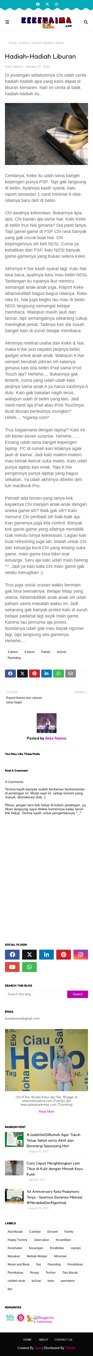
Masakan (14, 1256)
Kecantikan (63, 1240)
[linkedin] (46, 955)
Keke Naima (14, 66)
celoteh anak (16, 1281)
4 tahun (24, 43)
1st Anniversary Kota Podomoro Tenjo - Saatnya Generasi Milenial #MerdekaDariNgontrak (54, 1197)
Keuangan (36, 1248)
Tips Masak (70, 1272)
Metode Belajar (37, 1256)
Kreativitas (57, 1248)
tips (10, 1289)
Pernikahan (15, 1272)
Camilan (35, 1231)
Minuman (60, 1256)
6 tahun (30, 652)
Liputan (76, 1248)
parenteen (68, 1281)
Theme (70, 1348)
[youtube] (12, 967)
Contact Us (63, 1339)
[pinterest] (63, 955)
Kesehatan (15, 1248)
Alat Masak (15, 1231)
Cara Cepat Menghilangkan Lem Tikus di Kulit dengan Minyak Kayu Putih (55, 1169)
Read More (46, 1111)
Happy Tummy (17, 1240)
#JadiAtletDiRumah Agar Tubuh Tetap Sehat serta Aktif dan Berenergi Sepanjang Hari (53, 1140)
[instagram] (56, 4)
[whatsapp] (29, 967)
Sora (38, 1348)
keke (51, 1281)
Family (45, 652)
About (43, 1339)
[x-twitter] (47, 4)
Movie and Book (19, 1264)
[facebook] (38, 4)
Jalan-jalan (41, 1240)
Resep (34, 1272)
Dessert (52, 1231)
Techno (51, 1272)
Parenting (14, 658)
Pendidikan (75, 1264)
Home (13, 43)
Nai (38, 1264)
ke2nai (61, 652)
